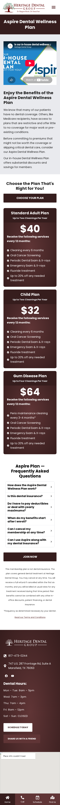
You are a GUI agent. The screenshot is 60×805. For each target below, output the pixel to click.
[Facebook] (6, 676)
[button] (53, 7)
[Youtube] (12, 676)
